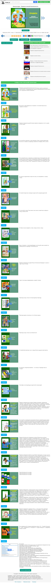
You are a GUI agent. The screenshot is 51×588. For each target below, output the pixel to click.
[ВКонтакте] (24, 36)
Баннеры (34, 581)
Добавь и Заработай (44, 1)
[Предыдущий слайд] (8, 18)
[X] (29, 36)
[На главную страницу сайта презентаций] (6, 2)
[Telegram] (27, 36)
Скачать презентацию (7, 42)
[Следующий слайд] (43, 18)
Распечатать (25, 30)
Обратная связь (26, 581)
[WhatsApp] (32, 36)
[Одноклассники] (25, 36)
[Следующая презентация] (48, 35)
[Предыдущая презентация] (3, 35)
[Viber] (30, 36)
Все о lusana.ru (18, 581)
